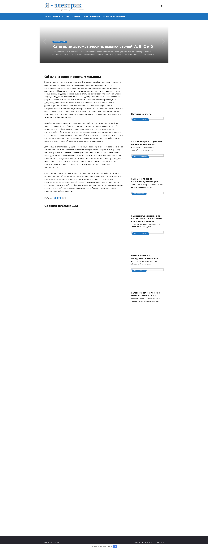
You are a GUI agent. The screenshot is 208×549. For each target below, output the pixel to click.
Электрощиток (73, 16)
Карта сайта (159, 542)
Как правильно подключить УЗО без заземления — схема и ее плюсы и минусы (146, 218)
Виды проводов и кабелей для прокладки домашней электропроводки (60, 296)
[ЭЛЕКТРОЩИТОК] (147, 212)
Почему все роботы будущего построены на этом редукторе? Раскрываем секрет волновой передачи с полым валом (61, 255)
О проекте (138, 542)
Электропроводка (54, 16)
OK (115, 546)
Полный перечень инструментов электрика (144, 257)
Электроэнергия (92, 16)
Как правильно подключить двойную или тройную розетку (102, 370)
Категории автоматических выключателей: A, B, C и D (145, 294)
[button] (163, 41)
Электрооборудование (114, 16)
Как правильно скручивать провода (100, 294)
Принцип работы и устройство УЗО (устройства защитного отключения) (102, 253)
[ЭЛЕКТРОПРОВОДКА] (147, 137)
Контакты (149, 542)
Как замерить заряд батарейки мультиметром (144, 180)
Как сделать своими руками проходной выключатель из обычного (59, 372)
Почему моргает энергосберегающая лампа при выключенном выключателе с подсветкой (104, 321)
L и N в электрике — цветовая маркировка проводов (146, 143)
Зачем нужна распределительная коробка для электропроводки (62, 333)
